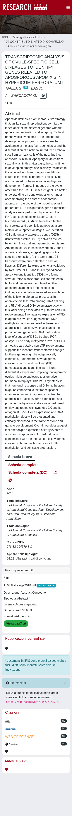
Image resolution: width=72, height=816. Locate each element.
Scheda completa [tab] (23, 465)
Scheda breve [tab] (20, 457)
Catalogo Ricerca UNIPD (28, 37)
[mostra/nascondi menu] (68, 7)
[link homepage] (26, 7)
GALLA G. (14, 88)
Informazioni (17, 682)
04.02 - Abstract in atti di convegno (28, 46)
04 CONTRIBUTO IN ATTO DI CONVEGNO (35, 41)
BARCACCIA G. (24, 95)
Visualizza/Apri (16, 623)
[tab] (56, 472)
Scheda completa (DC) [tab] (27, 472)
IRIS (5, 37)
